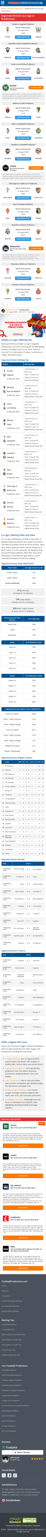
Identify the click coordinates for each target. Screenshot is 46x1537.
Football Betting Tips (9, 1324)
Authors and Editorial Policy (12, 1301)
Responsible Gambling (10, 1311)
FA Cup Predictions (9, 1426)
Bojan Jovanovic (12, 310)
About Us (5, 1291)
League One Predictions (11, 1395)
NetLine (34, 1495)
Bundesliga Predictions (14, 1099)
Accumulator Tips (8, 1329)
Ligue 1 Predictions (9, 1421)
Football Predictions (15, 8)
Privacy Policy (27, 1526)
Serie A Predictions (12, 1080)
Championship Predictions (11, 1385)
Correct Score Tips (8, 1350)
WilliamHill (15, 246)
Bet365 (13, 86)
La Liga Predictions (12, 1059)
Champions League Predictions (13, 1390)
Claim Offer (36, 87)
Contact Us (6, 1296)
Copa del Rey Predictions (15, 1068)
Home (3, 8)
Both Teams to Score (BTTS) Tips (14, 1334)
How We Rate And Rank (10, 1306)
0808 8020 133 (17, 1495)
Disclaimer (36, 1526)
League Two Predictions (11, 1400)
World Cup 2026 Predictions (12, 1375)
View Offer (23, 1146)
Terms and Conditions (13, 1526)
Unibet (13, 166)
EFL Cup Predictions (9, 1431)
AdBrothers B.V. (39, 1530)
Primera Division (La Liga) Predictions (15, 1405)
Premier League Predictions (16, 1090)
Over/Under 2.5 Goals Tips (11, 1340)
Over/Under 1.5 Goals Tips (11, 1345)
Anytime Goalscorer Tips (11, 1355)
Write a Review (23, 1452)
